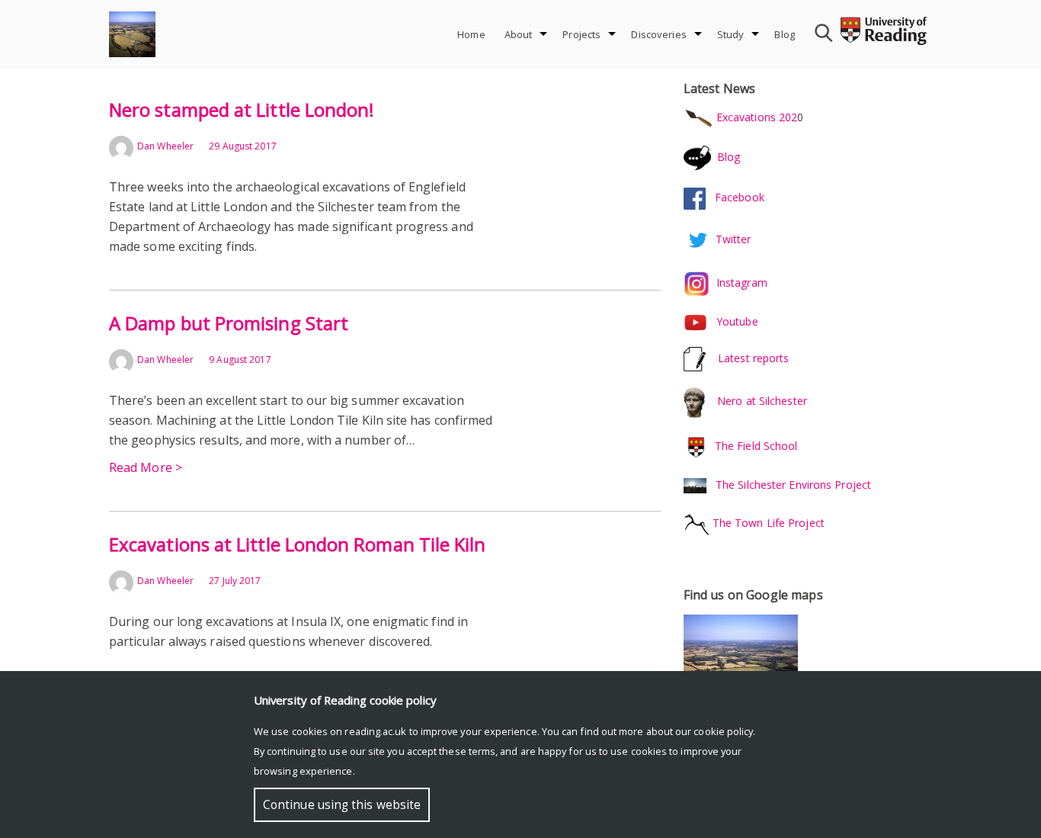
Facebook (735, 197)
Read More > (145, 467)
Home (471, 34)
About (518, 34)
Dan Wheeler (165, 146)
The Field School (756, 445)
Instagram (741, 282)
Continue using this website (342, 805)
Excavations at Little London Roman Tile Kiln (297, 544)
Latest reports (753, 358)
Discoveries (658, 34)
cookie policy (723, 731)
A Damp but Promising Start (228, 323)
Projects (581, 34)
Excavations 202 (755, 117)
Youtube (737, 321)
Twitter (733, 238)
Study (731, 34)
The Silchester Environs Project (793, 484)
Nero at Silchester (762, 401)
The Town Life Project (767, 522)
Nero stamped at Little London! (241, 109)
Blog (784, 34)
